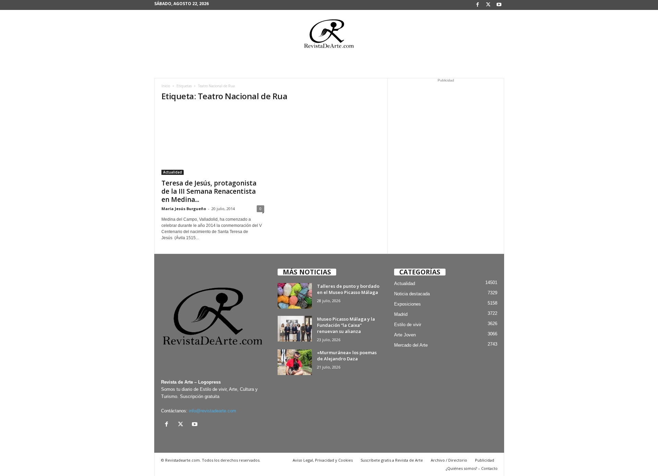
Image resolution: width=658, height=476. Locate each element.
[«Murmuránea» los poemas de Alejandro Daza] (295, 362)
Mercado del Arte (411, 345)
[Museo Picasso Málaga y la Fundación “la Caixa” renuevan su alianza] (295, 329)
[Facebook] (478, 5)
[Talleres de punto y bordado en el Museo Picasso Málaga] (295, 296)
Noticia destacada (412, 293)
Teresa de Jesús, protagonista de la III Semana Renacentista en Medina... (208, 191)
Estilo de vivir (407, 324)
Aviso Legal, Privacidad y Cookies (323, 460)
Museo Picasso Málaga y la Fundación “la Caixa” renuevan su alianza (346, 325)
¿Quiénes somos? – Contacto (472, 468)
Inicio (165, 85)
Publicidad (484, 460)
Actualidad (172, 172)
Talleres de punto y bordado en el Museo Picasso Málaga (348, 289)
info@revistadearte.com (212, 410)
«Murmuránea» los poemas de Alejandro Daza (347, 355)
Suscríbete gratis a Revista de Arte (392, 460)
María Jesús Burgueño (183, 208)
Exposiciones (407, 304)
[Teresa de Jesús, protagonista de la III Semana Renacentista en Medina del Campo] (212, 141)
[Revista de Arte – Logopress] (329, 35)
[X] (488, 5)
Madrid (400, 314)
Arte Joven (405, 334)
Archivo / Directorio (449, 460)
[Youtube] (499, 5)
